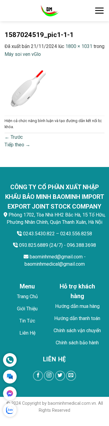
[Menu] (99, 10)
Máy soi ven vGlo (23, 54)
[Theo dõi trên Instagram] (49, 376)
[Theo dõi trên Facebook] (38, 376)
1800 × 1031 (78, 46)
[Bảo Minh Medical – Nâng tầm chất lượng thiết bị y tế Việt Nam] (49, 10)
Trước (14, 137)
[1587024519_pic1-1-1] (54, 86)
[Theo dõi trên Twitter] (60, 376)
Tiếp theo (17, 145)
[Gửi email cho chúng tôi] (71, 376)
